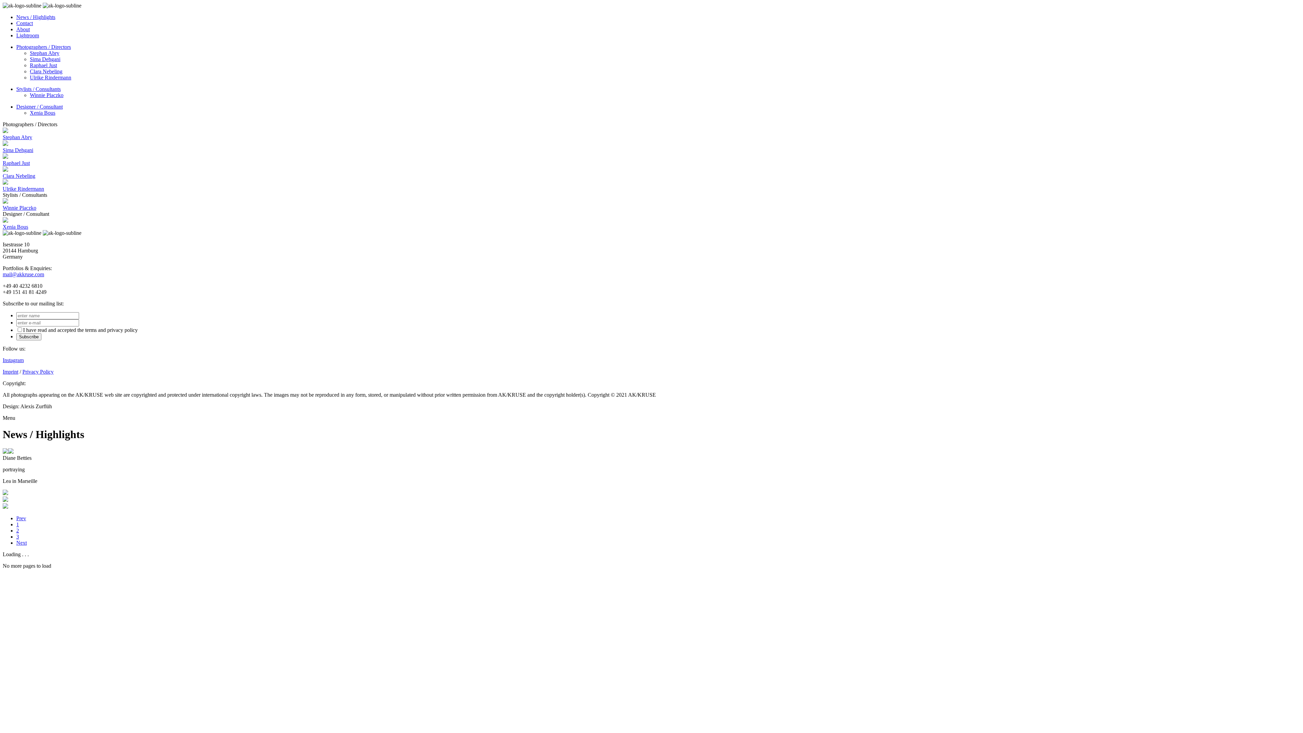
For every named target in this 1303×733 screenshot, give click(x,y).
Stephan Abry (44, 53)
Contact (24, 23)
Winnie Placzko (46, 95)
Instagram (13, 360)
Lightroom (27, 35)
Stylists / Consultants (38, 89)
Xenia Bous (42, 113)
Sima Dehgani (45, 59)
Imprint (10, 372)
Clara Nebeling (46, 71)
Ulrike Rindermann (50, 77)
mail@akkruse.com (23, 274)
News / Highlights (35, 17)
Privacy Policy (38, 372)
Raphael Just (43, 65)
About (23, 29)
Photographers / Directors (43, 47)
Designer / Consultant (39, 107)
